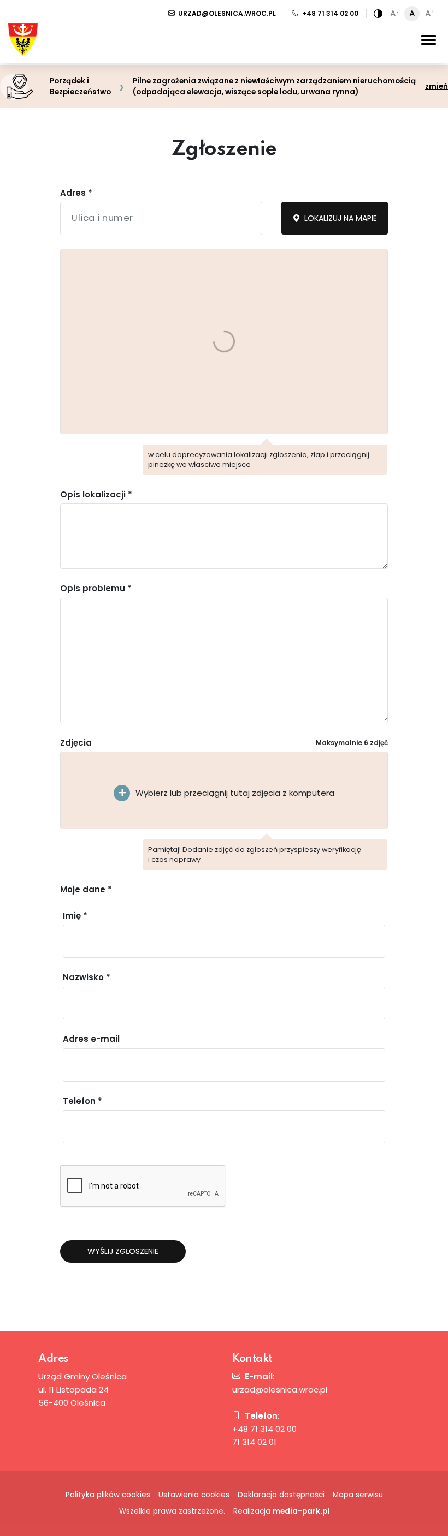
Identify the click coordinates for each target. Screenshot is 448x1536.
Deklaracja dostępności (281, 1495)
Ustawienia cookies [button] (193, 1495)
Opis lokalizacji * (96, 494)
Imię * (75, 915)
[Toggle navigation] (428, 40)
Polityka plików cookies (108, 1495)
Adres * (76, 193)
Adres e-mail (91, 1039)
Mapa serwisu (358, 1495)
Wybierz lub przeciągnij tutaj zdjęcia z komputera (234, 793)
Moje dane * (86, 889)
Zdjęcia (76, 742)
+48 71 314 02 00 (329, 13)
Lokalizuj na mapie (339, 218)
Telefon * (82, 1101)
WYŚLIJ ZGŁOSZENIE (122, 1251)
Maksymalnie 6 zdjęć (352, 742)
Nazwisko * (86, 977)
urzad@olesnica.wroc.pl (226, 13)
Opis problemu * (96, 588)
